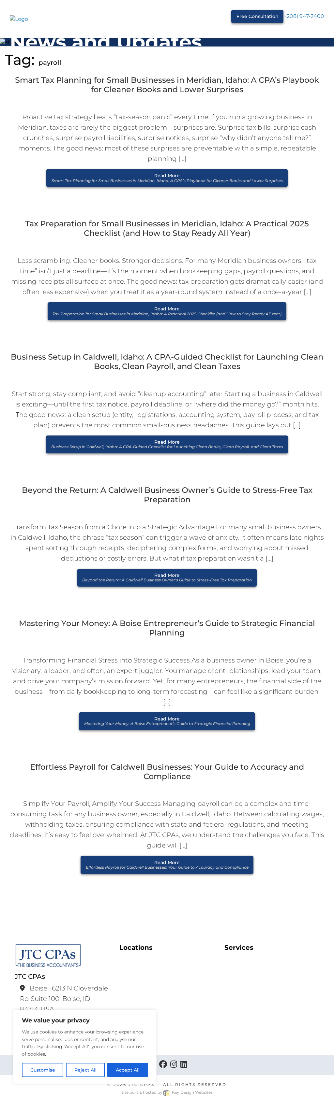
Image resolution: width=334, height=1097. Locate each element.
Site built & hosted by (167, 1092)
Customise (42, 1070)
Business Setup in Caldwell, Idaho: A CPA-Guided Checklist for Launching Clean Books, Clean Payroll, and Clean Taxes (167, 361)
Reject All (85, 1070)
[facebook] (163, 1065)
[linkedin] (183, 1065)
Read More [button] (167, 178)
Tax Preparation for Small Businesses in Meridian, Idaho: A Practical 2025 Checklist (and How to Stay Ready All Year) (167, 228)
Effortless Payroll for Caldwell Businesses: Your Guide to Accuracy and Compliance (167, 771)
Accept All (128, 1070)
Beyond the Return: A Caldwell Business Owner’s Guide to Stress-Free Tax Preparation (167, 495)
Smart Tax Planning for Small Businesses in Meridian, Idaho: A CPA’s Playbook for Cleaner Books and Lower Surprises (167, 85)
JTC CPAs (142, 1084)
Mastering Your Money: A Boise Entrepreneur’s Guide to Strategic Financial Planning (167, 628)
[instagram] (173, 1065)
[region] (85, 1047)
